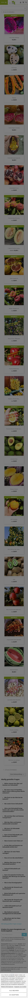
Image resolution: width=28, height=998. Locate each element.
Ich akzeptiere (14, 995)
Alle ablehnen (14, 990)
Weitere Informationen (7, 986)
